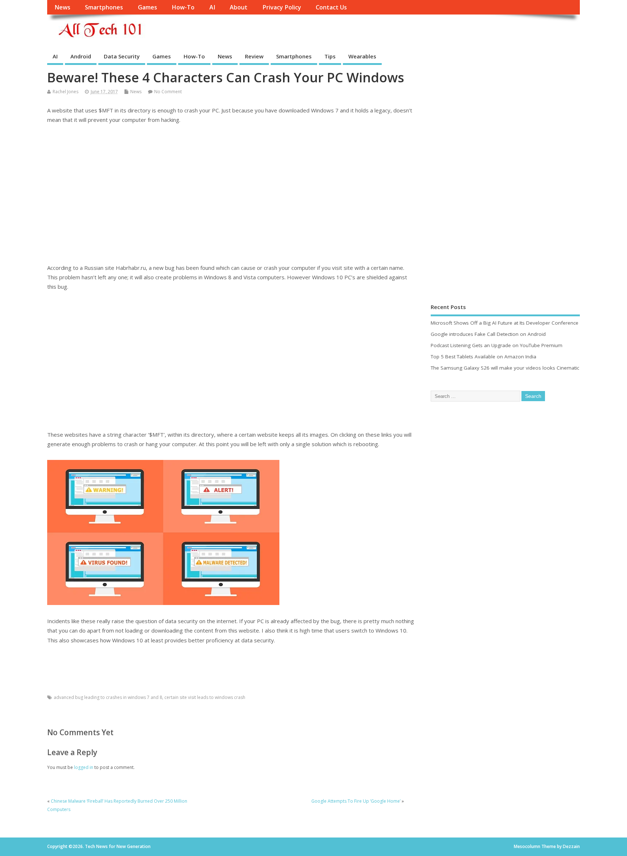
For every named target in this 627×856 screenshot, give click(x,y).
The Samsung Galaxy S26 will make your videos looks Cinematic (505, 368)
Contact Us (331, 7)
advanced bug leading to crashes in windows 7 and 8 (108, 697)
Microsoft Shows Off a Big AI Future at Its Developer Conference (504, 323)
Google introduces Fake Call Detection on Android (488, 334)
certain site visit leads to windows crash (204, 697)
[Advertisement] (231, 193)
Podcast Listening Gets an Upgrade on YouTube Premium (496, 345)
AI (212, 7)
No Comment (168, 92)
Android (80, 56)
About (238, 7)
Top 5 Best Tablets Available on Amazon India (483, 356)
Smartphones (104, 7)
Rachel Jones (65, 92)
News (62, 7)
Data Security (122, 56)
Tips (330, 56)
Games (147, 7)
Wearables (362, 56)
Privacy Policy (281, 7)
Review (254, 56)
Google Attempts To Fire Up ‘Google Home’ (356, 801)
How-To (183, 7)
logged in (83, 767)
